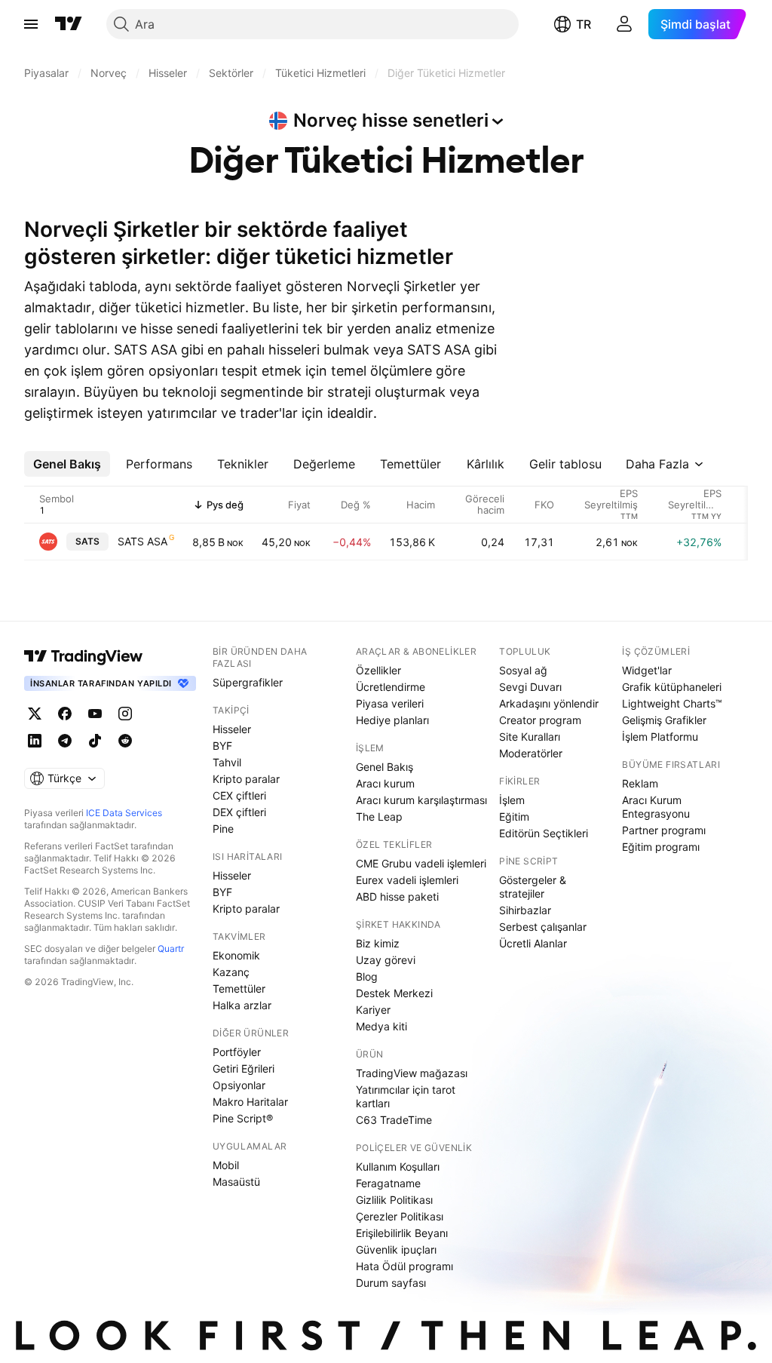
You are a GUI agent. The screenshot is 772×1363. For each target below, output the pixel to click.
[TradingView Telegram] (64, 740)
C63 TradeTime (394, 1119)
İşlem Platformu (660, 736)
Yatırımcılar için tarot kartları (405, 1096)
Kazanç (231, 971)
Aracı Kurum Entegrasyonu (656, 807)
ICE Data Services (124, 812)
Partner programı (664, 830)
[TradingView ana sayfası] (68, 24)
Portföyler (237, 1051)
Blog (367, 976)
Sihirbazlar (525, 910)
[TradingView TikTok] (95, 740)
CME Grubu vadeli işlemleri (421, 863)
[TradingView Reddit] (125, 740)
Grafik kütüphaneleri (671, 686)
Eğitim (514, 816)
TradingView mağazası (411, 1073)
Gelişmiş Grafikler (664, 720)
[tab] (67, 464)
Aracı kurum (385, 783)
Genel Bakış (384, 766)
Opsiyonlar (239, 1085)
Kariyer (373, 1009)
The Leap (379, 816)
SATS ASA (142, 541)
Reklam (640, 783)
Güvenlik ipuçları (396, 1249)
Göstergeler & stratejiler (532, 886)
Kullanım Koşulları (398, 1166)
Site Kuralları (529, 736)
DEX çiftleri (239, 812)
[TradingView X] (34, 713)
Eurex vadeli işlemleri (407, 879)
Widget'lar (647, 670)
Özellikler (378, 670)
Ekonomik (236, 955)
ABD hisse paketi (397, 896)
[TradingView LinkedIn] (34, 740)
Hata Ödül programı (404, 1266)
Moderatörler (530, 753)
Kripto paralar (246, 778)
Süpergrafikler (248, 682)
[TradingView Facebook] (64, 713)
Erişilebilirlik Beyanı (402, 1232)
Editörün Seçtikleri (543, 833)
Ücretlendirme (390, 686)
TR (583, 24)
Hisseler (232, 729)
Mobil (226, 1165)
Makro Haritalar (250, 1101)
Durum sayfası (391, 1282)
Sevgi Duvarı (530, 686)
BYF (222, 745)
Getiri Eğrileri (243, 1068)
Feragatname (388, 1183)
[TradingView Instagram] (125, 713)
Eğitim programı (661, 846)
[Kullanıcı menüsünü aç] (624, 24)
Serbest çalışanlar (543, 926)
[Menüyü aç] (31, 24)
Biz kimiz (378, 943)
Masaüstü (236, 1181)
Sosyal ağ (523, 670)
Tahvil (227, 762)
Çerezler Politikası (399, 1216)
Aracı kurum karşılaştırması (421, 800)
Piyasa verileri (390, 703)
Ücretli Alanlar (533, 943)
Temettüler (239, 988)
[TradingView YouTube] (95, 713)
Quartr (171, 948)
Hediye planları (392, 720)
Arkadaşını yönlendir (549, 703)
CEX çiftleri (239, 795)
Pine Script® (243, 1118)
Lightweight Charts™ (672, 703)
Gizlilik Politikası (394, 1199)
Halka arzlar (242, 1005)
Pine (223, 828)
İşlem (512, 800)
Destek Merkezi (394, 993)
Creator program (540, 720)
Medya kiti (381, 1026)
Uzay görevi (385, 959)
